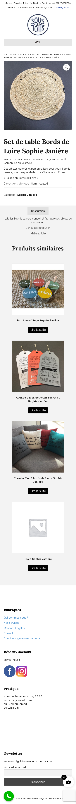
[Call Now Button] (9, 796)
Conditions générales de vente (22, 638)
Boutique (19, 54)
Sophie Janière (27, 194)
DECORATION (33, 54)
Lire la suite (38, 329)
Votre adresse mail (15, 767)
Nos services (11, 622)
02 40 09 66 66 (61, 7)
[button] (66, 67)
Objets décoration (51, 54)
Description (38, 211)
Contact (8, 633)
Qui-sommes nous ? (16, 617)
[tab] (38, 211)
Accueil (8, 54)
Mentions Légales (14, 628)
